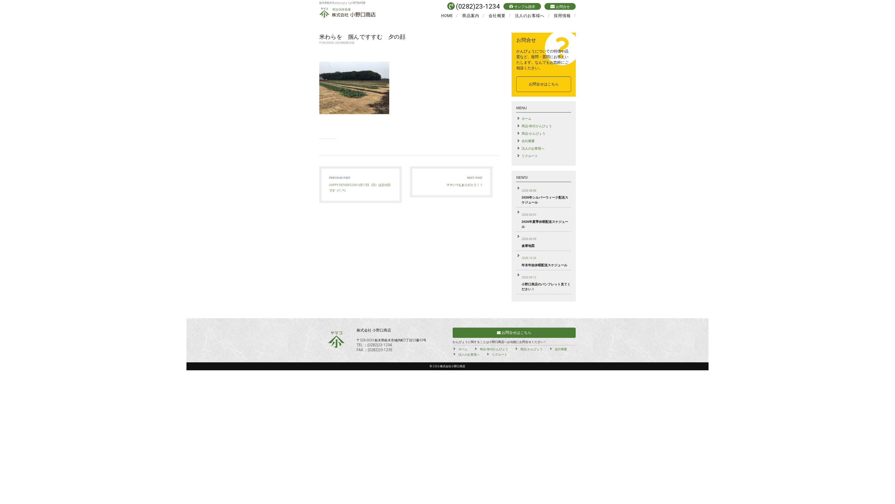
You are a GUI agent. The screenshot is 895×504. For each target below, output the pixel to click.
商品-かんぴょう (533, 133)
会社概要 (497, 15)
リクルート (530, 156)
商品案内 (470, 15)
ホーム (526, 118)
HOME (447, 15)
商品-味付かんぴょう (537, 126)
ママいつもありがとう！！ (464, 185)
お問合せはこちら (544, 84)
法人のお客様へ (529, 15)
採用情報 (562, 15)
